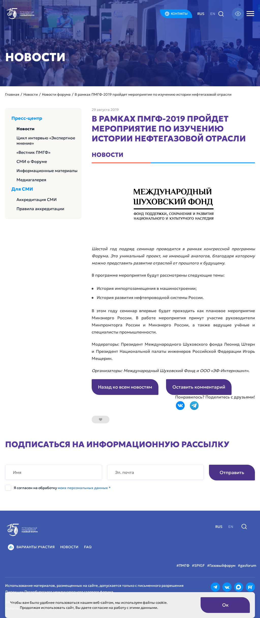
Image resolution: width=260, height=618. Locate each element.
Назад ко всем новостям (125, 387)
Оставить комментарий (198, 387)
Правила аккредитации (40, 208)
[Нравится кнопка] (100, 419)
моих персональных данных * (84, 488)
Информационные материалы (47, 170)
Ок (225, 605)
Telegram (194, 405)
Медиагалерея (31, 179)
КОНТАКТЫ (179, 13)
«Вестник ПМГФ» (33, 152)
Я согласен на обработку (62, 488)
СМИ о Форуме (32, 161)
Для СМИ (22, 189)
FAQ (88, 547)
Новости (26, 128)
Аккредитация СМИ (37, 199)
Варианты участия (36, 547)
